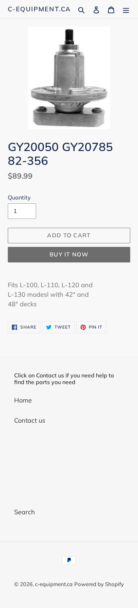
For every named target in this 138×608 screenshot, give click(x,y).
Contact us (29, 420)
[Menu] (126, 9)
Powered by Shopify (99, 584)
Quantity (19, 197)
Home (23, 400)
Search (24, 512)
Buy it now (69, 254)
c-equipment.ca (39, 9)
